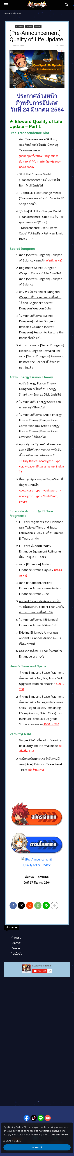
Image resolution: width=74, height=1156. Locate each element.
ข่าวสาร (17, 13)
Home (7, 13)
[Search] (68, 5)
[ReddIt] (29, 905)
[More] (54, 905)
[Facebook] (13, 905)
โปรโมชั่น (16, 953)
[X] (21, 905)
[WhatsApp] (37, 905)
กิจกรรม (16, 937)
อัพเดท (37, 26)
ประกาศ (29, 26)
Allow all (37, 1147)
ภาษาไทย (7, 1141)
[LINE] (46, 905)
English (17, 1141)
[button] (6, 5)
